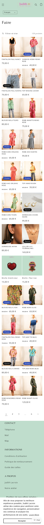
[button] (3, 4)
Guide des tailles (12, 467)
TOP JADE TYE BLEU (29, 337)
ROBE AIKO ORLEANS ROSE (10, 184)
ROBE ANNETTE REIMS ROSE (30, 121)
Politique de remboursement (18, 461)
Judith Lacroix (11, 482)
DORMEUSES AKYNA (9, 247)
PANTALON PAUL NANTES (11, 91)
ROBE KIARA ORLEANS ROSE (10, 153)
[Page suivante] (37, 414)
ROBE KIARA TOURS (9, 215)
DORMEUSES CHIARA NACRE (30, 216)
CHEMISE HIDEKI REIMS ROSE (31, 60)
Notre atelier (11, 488)
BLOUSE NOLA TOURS (10, 120)
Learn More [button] (34, 515)
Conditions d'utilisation (16, 456)
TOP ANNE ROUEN (29, 183)
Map (7, 441)
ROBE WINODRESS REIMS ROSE (11, 399)
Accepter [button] (22, 521)
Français (7, 12)
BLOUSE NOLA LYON (9, 308)
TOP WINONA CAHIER (30, 91)
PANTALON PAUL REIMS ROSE (11, 338)
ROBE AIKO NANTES (29, 152)
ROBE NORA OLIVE (29, 308)
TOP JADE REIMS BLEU (30, 369)
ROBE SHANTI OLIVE (30, 398)
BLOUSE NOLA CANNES (10, 369)
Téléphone (10, 429)
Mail (7, 435)
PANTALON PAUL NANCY (11, 59)
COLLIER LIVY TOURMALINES (27, 247)
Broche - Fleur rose (29, 278)
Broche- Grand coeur (10, 278)
